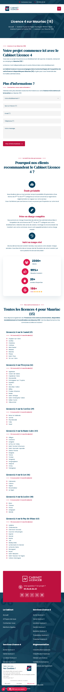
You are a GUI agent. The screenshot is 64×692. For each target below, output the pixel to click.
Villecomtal (12, 402)
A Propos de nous (9, 619)
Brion (10, 503)
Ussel (10, 424)
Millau (10, 389)
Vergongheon (13, 461)
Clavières (12, 343)
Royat (10, 551)
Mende (11, 512)
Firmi (10, 385)
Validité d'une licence (41, 662)
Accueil (11, 27)
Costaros (12, 440)
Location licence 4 (9, 658)
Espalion (11, 382)
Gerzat (11, 536)
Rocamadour (13, 488)
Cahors (11, 483)
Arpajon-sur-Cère (15, 339)
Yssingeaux (12, 468)
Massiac (11, 350)
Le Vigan (11, 490)
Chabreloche (13, 527)
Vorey (11, 466)
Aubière (11, 525)
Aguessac (12, 372)
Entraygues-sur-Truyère (17, 380)
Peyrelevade (13, 420)
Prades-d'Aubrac (14, 391)
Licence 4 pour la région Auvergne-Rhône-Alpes (34, 27)
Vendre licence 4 (9, 662)
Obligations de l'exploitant (42, 666)
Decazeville (12, 378)
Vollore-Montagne (15, 558)
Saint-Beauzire (13, 554)
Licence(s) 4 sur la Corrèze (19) (20, 408)
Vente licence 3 (38, 619)
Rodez (11, 393)
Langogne (12, 510)
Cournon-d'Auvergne (15, 532)
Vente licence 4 (8, 654)
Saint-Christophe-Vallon (17, 398)
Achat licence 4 (8, 650)
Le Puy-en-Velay (14, 444)
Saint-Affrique (13, 396)
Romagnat (12, 549)
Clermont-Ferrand (15, 530)
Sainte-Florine (13, 451)
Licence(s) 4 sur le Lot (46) (18, 474)
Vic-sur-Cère (13, 358)
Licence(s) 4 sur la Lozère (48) (19, 496)
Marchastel (12, 347)
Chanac (11, 505)
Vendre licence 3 (39, 627)
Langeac (11, 442)
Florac (11, 508)
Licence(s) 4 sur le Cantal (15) (19, 332)
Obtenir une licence (40, 658)
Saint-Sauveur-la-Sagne (17, 556)
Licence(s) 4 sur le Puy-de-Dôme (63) (22, 518)
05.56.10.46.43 (41, 2)
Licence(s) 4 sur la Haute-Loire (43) (22, 430)
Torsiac (11, 457)
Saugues (11, 453)
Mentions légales (9, 627)
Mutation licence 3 (40, 631)
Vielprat (11, 464)
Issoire (11, 538)
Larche (11, 418)
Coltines (11, 345)
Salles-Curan (13, 400)
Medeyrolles (13, 543)
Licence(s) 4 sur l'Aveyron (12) (19, 365)
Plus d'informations (13, 144)
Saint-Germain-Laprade (17, 448)
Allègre (11, 437)
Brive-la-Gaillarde (14, 415)
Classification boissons (41, 650)
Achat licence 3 (38, 615)
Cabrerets (12, 481)
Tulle (10, 422)
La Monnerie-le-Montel (16, 545)
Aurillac (11, 341)
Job (10, 541)
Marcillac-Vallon (14, 387)
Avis (31, 292)
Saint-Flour (12, 356)
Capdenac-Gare (14, 376)
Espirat (11, 534)
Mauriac (11, 352)
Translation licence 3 (40, 635)
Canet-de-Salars (14, 374)
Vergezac (12, 459)
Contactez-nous (26, 2)
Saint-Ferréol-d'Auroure (16, 446)
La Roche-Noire (14, 547)
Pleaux (11, 354)
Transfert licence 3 (40, 639)
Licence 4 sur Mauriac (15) (44, 29)
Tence (11, 455)
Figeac (11, 486)
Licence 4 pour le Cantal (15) (20, 29)
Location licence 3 (39, 623)
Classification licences (41, 654)
